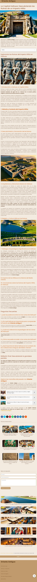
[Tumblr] (15, 417)
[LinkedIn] (18, 417)
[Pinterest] (10, 417)
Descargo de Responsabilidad (6, 576)
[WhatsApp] (12, 417)
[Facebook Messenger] (4, 417)
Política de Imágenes (4, 573)
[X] (7, 417)
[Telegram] (20, 417)
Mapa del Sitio (3, 578)
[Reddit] (26, 417)
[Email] (23, 417)
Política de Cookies (4, 571)
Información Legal (4, 566)
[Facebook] (2, 417)
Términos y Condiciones (5, 568)
